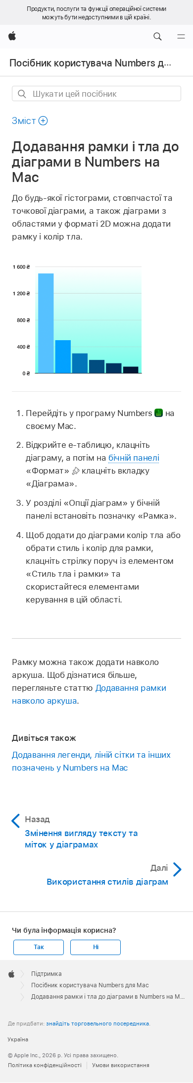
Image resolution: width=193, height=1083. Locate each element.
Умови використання (120, 1065)
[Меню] (181, 37)
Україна (17, 1039)
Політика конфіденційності (45, 1065)
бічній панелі (133, 458)
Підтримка (46, 973)
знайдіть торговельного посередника (97, 1023)
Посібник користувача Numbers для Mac (90, 985)
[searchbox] (96, 93)
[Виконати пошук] (22, 94)
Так (39, 947)
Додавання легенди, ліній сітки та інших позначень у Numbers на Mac (91, 761)
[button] (157, 37)
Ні (96, 947)
